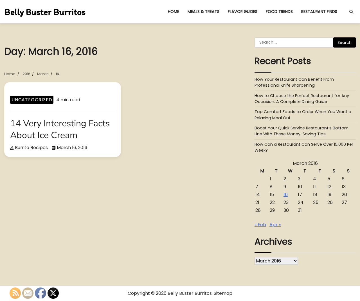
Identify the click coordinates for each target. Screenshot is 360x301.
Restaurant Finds (319, 11)
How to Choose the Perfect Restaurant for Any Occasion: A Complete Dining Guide (302, 98)
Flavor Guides (242, 11)
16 (286, 194)
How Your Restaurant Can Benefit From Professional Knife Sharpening (294, 82)
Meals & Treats (203, 11)
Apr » (275, 224)
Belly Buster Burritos (45, 11)
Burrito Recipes (31, 147)
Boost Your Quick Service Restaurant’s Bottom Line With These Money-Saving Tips (301, 131)
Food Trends (279, 11)
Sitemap (223, 293)
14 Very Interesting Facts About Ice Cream (60, 129)
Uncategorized (32, 99)
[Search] (351, 12)
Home (173, 11)
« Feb (260, 224)
